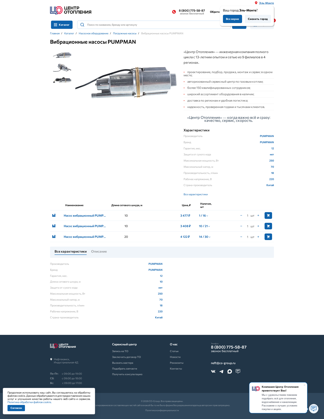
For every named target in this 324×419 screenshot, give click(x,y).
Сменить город (258, 18)
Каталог (69, 33)
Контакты (176, 368)
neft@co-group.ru (223, 363)
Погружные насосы (124, 33)
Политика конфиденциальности (162, 410)
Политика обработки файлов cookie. (30, 402)
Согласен (16, 407)
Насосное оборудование (93, 33)
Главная (55, 33)
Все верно (232, 18)
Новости (175, 356)
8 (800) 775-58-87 (192, 12)
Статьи (174, 351)
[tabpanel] (126, 83)
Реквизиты (177, 362)
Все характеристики (196, 194)
